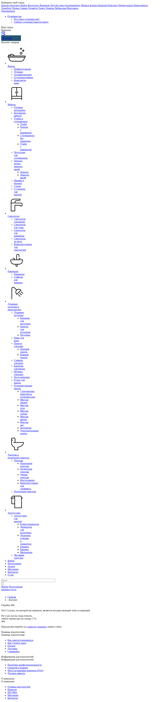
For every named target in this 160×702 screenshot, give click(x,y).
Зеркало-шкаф (24, 176)
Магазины (6, 38)
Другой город (57, 5)
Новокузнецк (126, 5)
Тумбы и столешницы (21, 120)
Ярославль (72, 8)
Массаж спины (24, 412)
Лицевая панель (24, 350)
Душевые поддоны (19, 314)
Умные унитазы (24, 476)
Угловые (18, 72)
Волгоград (34, 5)
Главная (12, 597)
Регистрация (14, 563)
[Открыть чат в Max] (3, 33)
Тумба (23, 124)
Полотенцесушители (25, 491)
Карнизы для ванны (19, 367)
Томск (42, 8)
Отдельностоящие (23, 77)
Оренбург (6, 8)
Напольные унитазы (26, 464)
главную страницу (37, 626)
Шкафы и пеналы (19, 182)
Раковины (13, 271)
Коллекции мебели (20, 114)
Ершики (24, 546)
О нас (11, 574)
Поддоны (25, 335)
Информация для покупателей (17, 659)
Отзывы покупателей (19, 686)
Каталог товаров (10, 42)
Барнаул (5, 5)
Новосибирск (141, 5)
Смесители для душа (20, 226)
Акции (11, 566)
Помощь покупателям (13, 635)
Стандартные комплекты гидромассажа (27, 394)
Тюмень (50, 8)
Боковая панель (24, 356)
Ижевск (85, 5)
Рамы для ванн (19, 339)
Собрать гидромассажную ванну (31, 22)
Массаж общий (24, 401)
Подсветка (25, 428)
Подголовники (22, 377)
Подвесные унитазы (26, 470)
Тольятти (33, 8)
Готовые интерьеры (19, 108)
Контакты (13, 572)
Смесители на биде (20, 240)
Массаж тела (24, 406)
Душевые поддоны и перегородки (14, 307)
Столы (17, 186)
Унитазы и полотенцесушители (18, 456)
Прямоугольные (22, 69)
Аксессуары (14, 513)
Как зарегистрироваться (20, 640)
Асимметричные (23, 74)
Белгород (15, 5)
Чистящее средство (19, 556)
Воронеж (45, 5)
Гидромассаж (15, 16)
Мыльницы (26, 552)
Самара (24, 8)
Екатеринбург (73, 5)
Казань (94, 5)
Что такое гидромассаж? (27, 19)
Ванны (11, 66)
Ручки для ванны (19, 381)
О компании (7, 681)
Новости (12, 689)
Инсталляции (27, 480)
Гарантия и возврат (18, 667)
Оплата (11, 645)
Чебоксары (61, 8)
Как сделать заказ (17, 643)
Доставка (12, 648)
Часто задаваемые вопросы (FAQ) (25, 670)
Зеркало (24, 172)
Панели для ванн (18, 345)
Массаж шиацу (24, 418)
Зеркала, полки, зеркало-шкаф (18, 165)
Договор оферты (16, 673)
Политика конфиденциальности (25, 665)
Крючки (24, 549)
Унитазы (18, 460)
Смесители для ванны (20, 220)
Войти (11, 560)
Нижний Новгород (108, 5)
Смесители (13, 216)
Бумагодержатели (29, 524)
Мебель (12, 104)
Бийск (24, 5)
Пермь (16, 8)
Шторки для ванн (18, 373)
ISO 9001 (12, 692)
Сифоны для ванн (18, 361)
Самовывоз (14, 651)
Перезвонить (8, 11)
